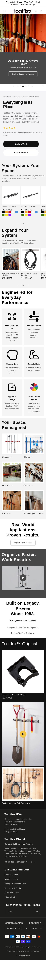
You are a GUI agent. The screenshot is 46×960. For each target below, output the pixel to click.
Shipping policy (36, 951)
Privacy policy (12, 951)
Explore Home (21, 152)
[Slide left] (18, 223)
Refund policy (37, 947)
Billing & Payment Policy (15, 884)
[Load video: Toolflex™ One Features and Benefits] (23, 734)
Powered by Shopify (24, 947)
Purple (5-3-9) (9, 215)
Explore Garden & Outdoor (23, 74)
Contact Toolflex (11, 875)
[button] (4, 11)
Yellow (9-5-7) (26, 215)
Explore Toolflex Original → (23, 633)
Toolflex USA (14, 947)
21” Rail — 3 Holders (9, 207)
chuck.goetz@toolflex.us (14, 829)
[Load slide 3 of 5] (23, 86)
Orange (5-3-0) (6, 212)
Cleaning (5, 457)
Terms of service (24, 951)
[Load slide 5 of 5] (28, 86)
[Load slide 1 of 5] (17, 86)
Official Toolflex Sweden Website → (19, 862)
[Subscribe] (37, 911)
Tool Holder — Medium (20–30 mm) (13, 695)
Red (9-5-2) (29, 212)
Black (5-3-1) (3, 212)
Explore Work (21, 144)
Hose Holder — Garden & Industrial (10, 274)
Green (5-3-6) (3, 215)
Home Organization (32, 513)
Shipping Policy (11, 879)
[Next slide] (32, 86)
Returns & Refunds (12, 888)
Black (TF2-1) (42, 212)
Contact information (24, 955)
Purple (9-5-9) (29, 215)
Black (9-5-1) (22, 212)
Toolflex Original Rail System (15, 803)
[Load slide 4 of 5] (25, 86)
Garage (27, 485)
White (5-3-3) (13, 212)
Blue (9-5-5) (36, 212)
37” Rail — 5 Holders (28, 207)
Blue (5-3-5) (16, 212)
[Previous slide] (13, 86)
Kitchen (27, 457)
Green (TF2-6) (42, 215)
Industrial (6, 485)
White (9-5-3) (32, 212)
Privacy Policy (10, 897)
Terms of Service (11, 893)
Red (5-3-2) (9, 212)
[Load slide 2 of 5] (20, 86)
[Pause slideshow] (43, 86)
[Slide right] (27, 223)
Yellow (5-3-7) (6, 215)
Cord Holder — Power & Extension (29, 274)
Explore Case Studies (23, 543)
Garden (5, 513)
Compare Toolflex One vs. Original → (23, 628)
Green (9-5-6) (22, 215)
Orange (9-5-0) (26, 212)
